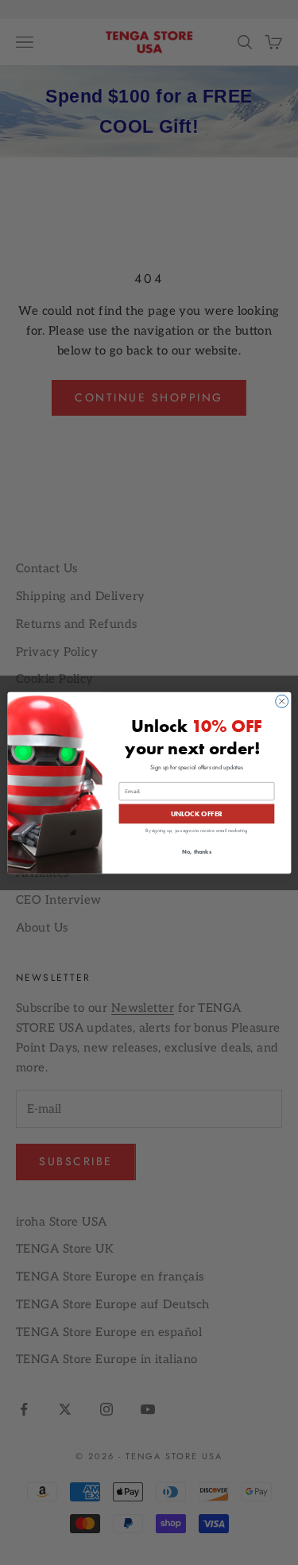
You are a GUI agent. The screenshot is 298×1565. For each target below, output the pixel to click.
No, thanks (196, 851)
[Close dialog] (281, 701)
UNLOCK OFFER (196, 813)
